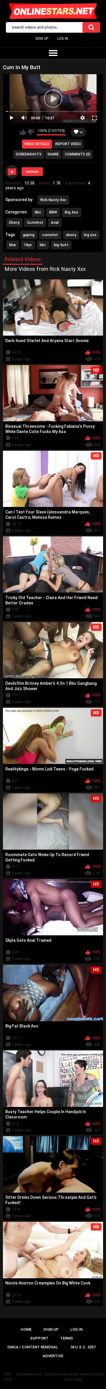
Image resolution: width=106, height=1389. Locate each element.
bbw (12, 245)
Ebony (14, 223)
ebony (71, 235)
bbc (43, 245)
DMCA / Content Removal (32, 1347)
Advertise (53, 1356)
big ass (90, 235)
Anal (55, 223)
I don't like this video (30, 132)
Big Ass (71, 212)
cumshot (50, 235)
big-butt (61, 245)
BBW (53, 212)
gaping (29, 235)
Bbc (38, 212)
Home (26, 1329)
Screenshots (29, 154)
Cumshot (35, 223)
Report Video (68, 144)
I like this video (23, 132)
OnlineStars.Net (28, 1374)
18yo (28, 245)
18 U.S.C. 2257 (83, 1347)
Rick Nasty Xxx (53, 200)
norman (32, 172)
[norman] (12, 171)
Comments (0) (77, 154)
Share (53, 154)
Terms (66, 1338)
